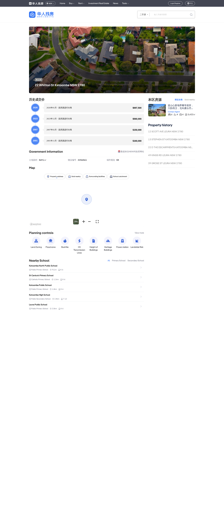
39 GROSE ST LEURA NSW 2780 (165, 163)
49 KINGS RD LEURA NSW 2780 (164, 155)
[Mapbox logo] (35, 224)
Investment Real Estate (98, 3)
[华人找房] (36, 3)
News (115, 3)
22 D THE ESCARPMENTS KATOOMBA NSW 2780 (171, 147)
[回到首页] (46, 14)
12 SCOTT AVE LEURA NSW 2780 (165, 131)
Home (62, 3)
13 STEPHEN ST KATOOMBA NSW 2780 (169, 139)
